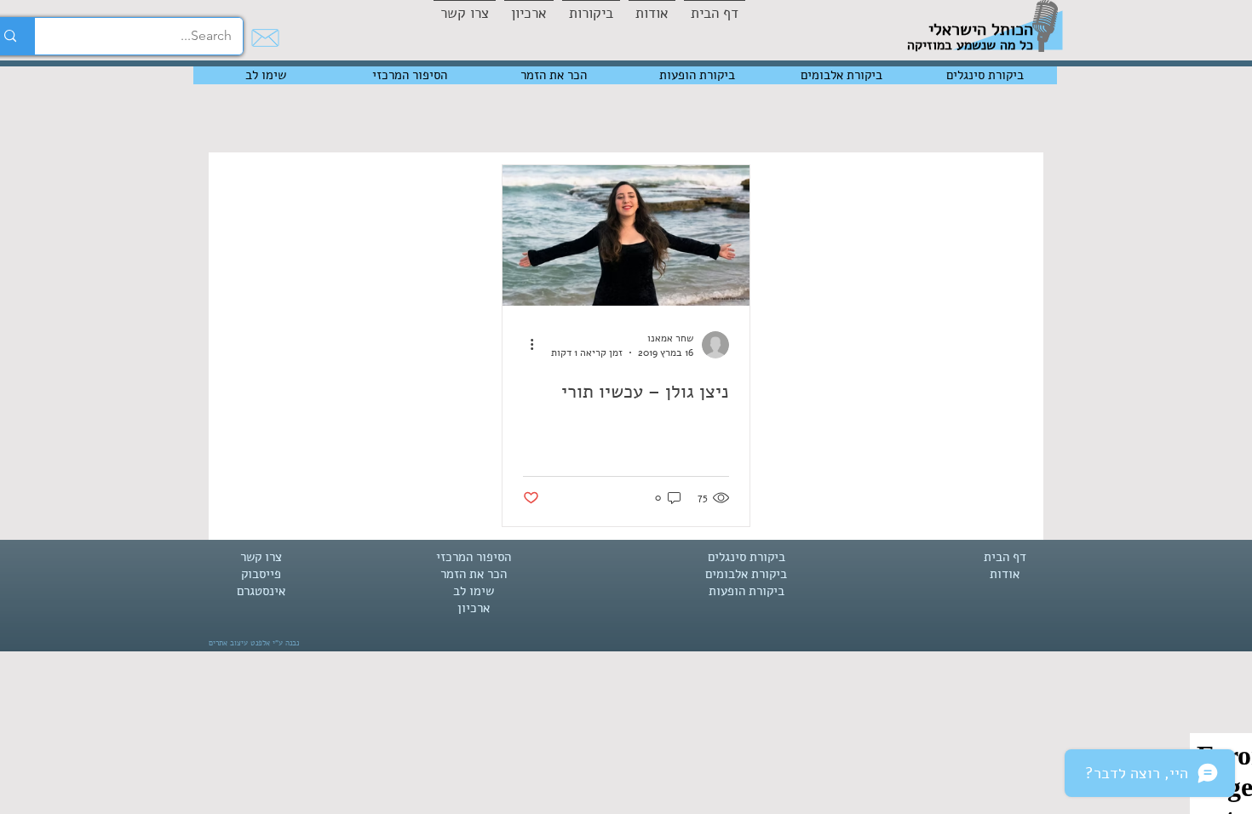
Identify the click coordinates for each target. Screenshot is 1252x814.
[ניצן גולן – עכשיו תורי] (626, 235)
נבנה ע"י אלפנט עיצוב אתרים (254, 643)
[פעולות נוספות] (525, 345)
